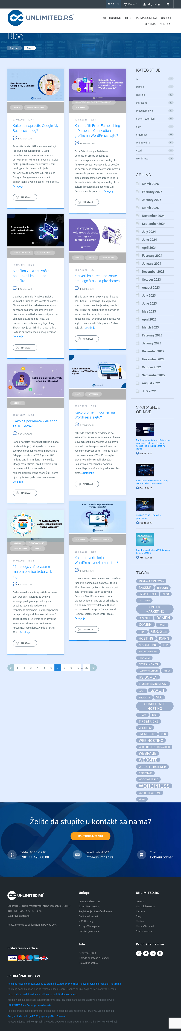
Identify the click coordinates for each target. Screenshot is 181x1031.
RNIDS (167, 670)
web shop (18, 403)
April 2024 (149, 247)
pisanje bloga (148, 651)
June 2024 (149, 239)
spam (142, 715)
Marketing (154, 102)
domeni (92, 258)
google (17, 107)
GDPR (142, 632)
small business (20, 548)
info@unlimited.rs (99, 857)
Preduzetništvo (154, 110)
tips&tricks (149, 721)
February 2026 (152, 192)
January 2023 (151, 343)
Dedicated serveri (88, 916)
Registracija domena (141, 18)
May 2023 (149, 311)
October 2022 (151, 367)
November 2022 (153, 359)
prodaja (144, 657)
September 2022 (153, 375)
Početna (14, 48)
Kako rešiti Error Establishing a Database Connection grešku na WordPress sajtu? (97, 130)
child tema (144, 600)
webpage (147, 753)
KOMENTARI (25, 138)
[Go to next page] (93, 667)
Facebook (139, 953)
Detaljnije (18, 186)
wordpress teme (149, 792)
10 (78, 667)
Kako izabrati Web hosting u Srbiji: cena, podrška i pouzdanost (152, 482)
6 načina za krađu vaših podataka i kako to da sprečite (31, 275)
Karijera (140, 911)
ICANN (164, 638)
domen (78, 258)
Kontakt (166, 24)
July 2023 (149, 295)
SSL (154, 715)
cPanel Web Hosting (90, 901)
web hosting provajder (154, 747)
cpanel (145, 618)
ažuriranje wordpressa (151, 581)
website (38, 548)
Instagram (160, 953)
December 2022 (153, 351)
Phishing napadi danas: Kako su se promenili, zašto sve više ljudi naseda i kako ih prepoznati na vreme (153, 444)
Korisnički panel (145, 926)
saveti (157, 690)
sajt (142, 690)
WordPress (154, 158)
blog (165, 594)
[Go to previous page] (10, 667)
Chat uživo (156, 852)
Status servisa (144, 931)
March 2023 (150, 327)
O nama (150, 24)
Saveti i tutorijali (154, 118)
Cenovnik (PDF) (87, 953)
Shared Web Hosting (154, 706)
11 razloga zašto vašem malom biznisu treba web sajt (32, 571)
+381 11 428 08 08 (34, 857)
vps (163, 734)
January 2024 (151, 263)
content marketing (155, 609)
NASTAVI (26, 197)
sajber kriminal (44, 253)
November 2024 (153, 215)
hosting (146, 638)
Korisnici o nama (145, 906)
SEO (154, 126)
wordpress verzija (101, 540)
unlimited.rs (147, 734)
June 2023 (149, 303)
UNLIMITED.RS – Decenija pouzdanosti (29, 1005)
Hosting (154, 94)
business (17, 543)
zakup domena (108, 258)
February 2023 (152, 335)
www (142, 799)
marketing (148, 645)
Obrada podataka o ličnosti (94, 958)
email (162, 625)
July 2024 (149, 231)
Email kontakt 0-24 (97, 852)
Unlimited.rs (154, 142)
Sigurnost (154, 134)
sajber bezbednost (22, 253)
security (144, 697)
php (165, 645)
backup (145, 587)
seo (159, 697)
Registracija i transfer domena (95, 911)
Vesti (154, 150)
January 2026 (151, 200)
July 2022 (149, 391)
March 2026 (150, 184)
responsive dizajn (148, 671)
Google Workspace (89, 926)
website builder (152, 767)
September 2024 (153, 223)
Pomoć (132, 4)
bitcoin (162, 587)
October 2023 (151, 279)
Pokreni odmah (162, 857)
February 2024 (152, 255)
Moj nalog (153, 4)
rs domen (148, 677)
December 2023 (153, 271)
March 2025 (150, 208)
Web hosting (112, 18)
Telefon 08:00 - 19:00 (33, 852)
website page (145, 773)
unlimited (145, 727)
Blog (29, 48)
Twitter (146, 953)
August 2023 (151, 287)
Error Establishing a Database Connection (93, 102)
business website (36, 543)
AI (154, 78)
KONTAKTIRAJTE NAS (90, 836)
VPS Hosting (86, 921)
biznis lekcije (148, 594)
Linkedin (153, 953)
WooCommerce (148, 779)
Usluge (166, 18)
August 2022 (151, 383)
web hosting (151, 740)
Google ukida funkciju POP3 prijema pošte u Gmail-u (36, 1016)
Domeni (154, 86)
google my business (35, 107)
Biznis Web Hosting (89, 906)
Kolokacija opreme (89, 931)
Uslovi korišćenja (88, 963)
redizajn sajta (148, 664)
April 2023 (149, 319)
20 (86, 667)
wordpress (80, 107)
